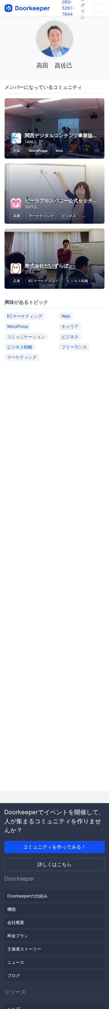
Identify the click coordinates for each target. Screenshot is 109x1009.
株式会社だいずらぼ (46, 266)
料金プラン (17, 935)
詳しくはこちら (54, 864)
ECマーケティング (43, 281)
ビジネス (69, 215)
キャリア (69, 326)
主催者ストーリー (24, 948)
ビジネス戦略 (77, 281)
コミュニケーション (26, 336)
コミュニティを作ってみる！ (54, 847)
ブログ (13, 975)
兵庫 (16, 215)
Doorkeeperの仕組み (27, 895)
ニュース (15, 962)
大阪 (16, 150)
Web (59, 150)
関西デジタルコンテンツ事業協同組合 (66, 135)
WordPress (38, 150)
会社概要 (15, 922)
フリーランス (74, 346)
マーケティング (41, 215)
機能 (11, 909)
